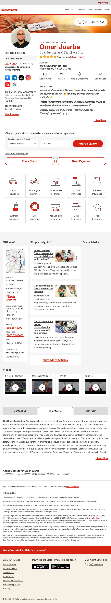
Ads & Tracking (9, 564)
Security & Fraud (10, 569)
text (14, 63)
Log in (107, 10)
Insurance (69, 10)
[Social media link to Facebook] (7, 77)
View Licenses (12, 114)
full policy (95, 518)
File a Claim (29, 161)
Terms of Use (8, 577)
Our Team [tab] (90, 411)
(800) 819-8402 (15, 335)
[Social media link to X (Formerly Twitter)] (21, 77)
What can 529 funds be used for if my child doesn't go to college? (44, 254)
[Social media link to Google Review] (14, 84)
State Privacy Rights (11, 585)
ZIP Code (46, 144)
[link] (9, 10)
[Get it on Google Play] (60, 566)
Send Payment (81, 161)
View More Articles (55, 360)
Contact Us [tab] (20, 411)
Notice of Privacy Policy (13, 581)
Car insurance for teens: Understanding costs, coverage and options (43, 327)
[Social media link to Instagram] (28, 77)
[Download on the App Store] (41, 566)
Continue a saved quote (16, 153)
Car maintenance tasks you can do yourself (43, 288)
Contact (98, 10)
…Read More (100, 120)
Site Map (7, 589)
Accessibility (8, 573)
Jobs (90, 10)
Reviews (82, 10)
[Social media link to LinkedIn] (14, 77)
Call (7, 63)
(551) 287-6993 (14, 327)
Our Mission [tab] (55, 411)
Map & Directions (11, 298)
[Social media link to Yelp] (7, 84)
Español (102, 2)
